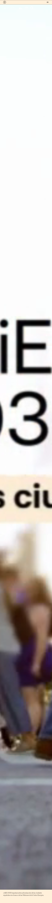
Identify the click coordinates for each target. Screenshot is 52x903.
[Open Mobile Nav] (47, 2)
